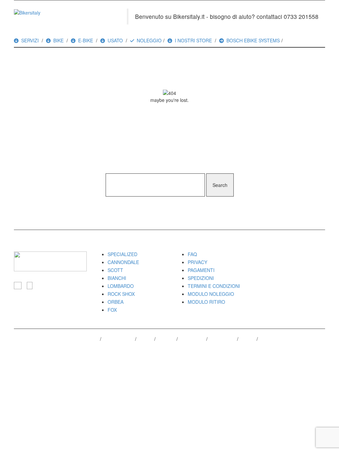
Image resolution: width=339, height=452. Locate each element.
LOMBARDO (121, 286)
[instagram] (29, 285)
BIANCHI (117, 278)
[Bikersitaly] (27, 12)
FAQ (192, 254)
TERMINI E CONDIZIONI (214, 286)
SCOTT (115, 270)
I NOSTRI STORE (193, 40)
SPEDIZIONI (201, 278)
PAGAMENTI (201, 270)
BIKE (58, 40)
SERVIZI (30, 40)
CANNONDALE (123, 262)
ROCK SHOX (121, 294)
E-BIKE (85, 40)
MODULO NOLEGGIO (211, 294)
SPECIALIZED (122, 254)
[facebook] (18, 285)
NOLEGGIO (149, 40)
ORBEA (115, 301)
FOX (112, 309)
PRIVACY (197, 262)
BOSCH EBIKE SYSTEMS (253, 40)
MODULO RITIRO (206, 301)
